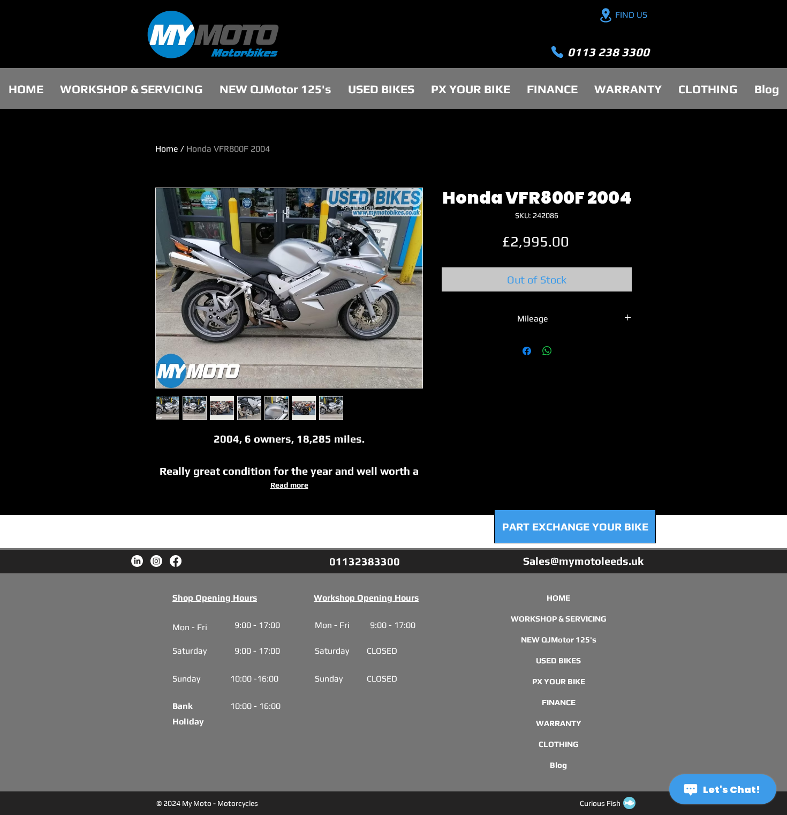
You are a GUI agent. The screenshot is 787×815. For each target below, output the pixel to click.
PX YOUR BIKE (558, 681)
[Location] (605, 15)
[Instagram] (156, 561)
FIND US (631, 15)
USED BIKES (558, 660)
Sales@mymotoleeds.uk (583, 561)
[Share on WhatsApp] (547, 351)
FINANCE (558, 702)
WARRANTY (558, 723)
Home (166, 149)
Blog (558, 764)
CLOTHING (558, 744)
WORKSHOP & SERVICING (558, 618)
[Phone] (557, 52)
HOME (558, 597)
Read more (289, 485)
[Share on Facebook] (526, 351)
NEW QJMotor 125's (558, 639)
